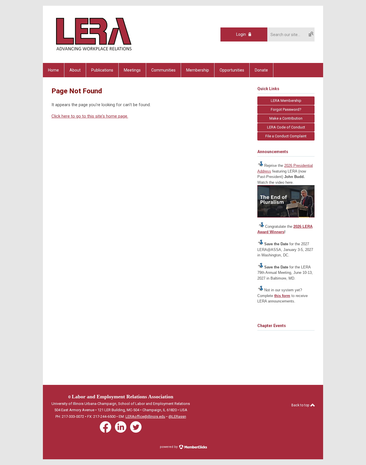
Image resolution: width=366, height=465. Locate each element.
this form (282, 296)
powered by (169, 447)
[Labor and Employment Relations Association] (93, 53)
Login (241, 34)
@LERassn (177, 416)
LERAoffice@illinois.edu (145, 416)
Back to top (300, 405)
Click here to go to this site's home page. (89, 116)
